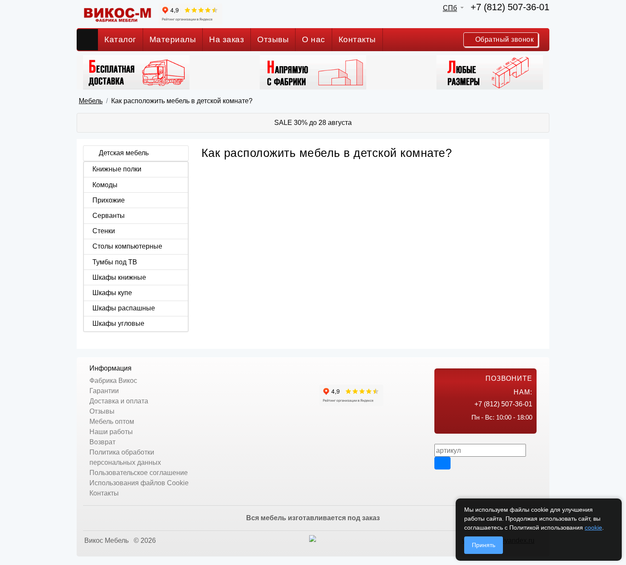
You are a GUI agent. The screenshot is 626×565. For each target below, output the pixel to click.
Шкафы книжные (119, 277)
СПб (450, 8)
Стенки (103, 231)
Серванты (108, 215)
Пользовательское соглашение (138, 472)
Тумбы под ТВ (114, 262)
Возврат (102, 442)
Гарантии (104, 390)
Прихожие (108, 200)
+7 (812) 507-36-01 (510, 7)
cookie (593, 527)
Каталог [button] (120, 39)
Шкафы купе (112, 292)
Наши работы (111, 431)
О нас (313, 39)
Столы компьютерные (127, 246)
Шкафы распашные (123, 308)
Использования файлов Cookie (139, 483)
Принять (483, 545)
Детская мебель (124, 152)
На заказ (226, 39)
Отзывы (273, 39)
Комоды (105, 184)
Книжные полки (116, 169)
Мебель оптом (111, 421)
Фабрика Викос (113, 380)
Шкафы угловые (118, 323)
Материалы (172, 39)
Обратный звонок (503, 39)
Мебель (91, 100)
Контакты (357, 39)
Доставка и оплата (118, 401)
